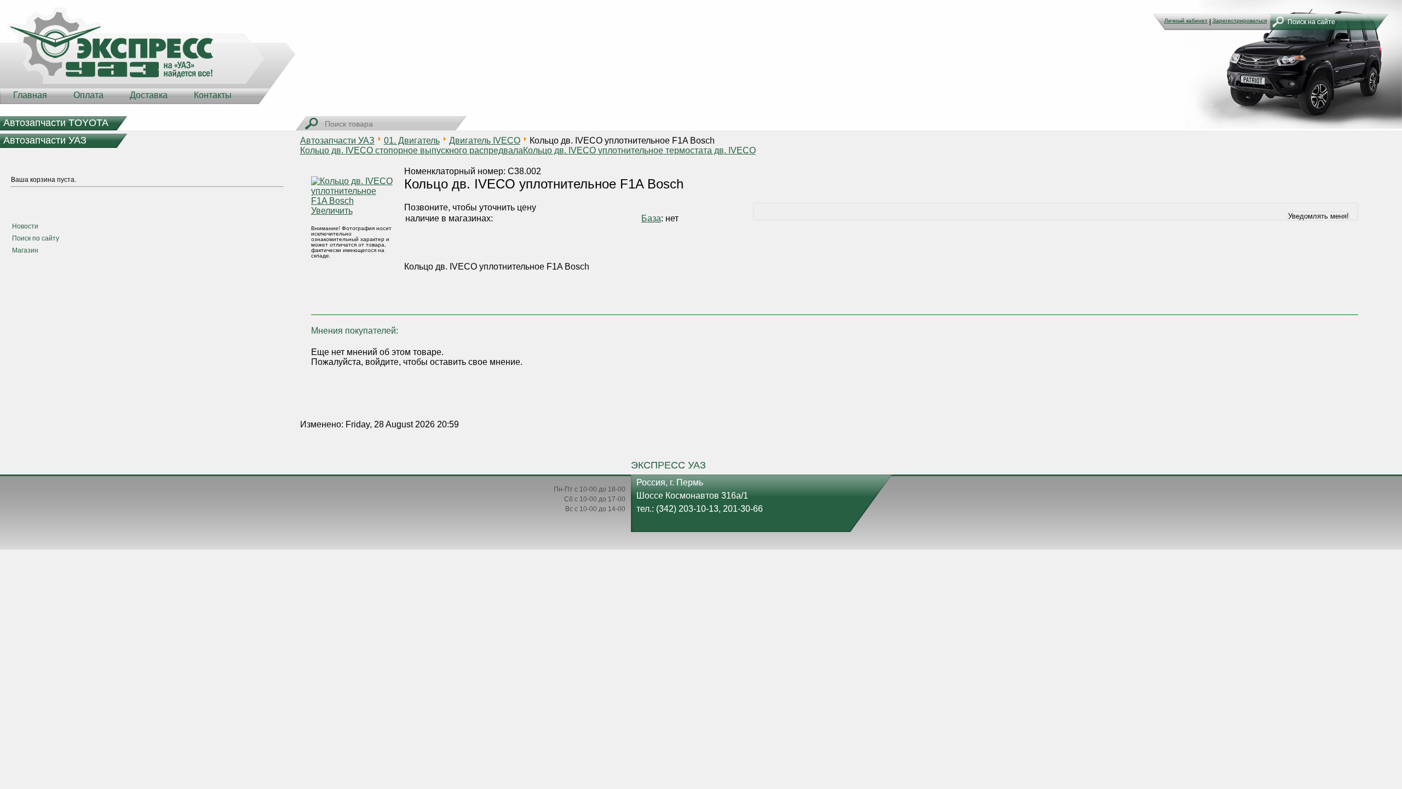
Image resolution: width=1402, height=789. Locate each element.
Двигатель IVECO (484, 140)
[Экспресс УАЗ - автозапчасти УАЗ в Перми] (148, 54)
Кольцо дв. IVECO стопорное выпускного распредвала (411, 150)
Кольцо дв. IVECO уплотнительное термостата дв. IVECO (639, 150)
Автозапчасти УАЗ (45, 140)
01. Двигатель (412, 140)
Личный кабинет (1186, 21)
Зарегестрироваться (1240, 21)
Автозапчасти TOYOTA (55, 122)
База (651, 218)
